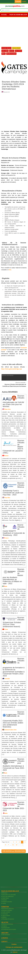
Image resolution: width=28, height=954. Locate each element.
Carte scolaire (5, 50)
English (24, 1)
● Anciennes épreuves (7, 908)
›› (22, 844)
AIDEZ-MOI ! (4, 932)
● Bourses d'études (6, 910)
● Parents (4, 900)
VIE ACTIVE (4, 922)
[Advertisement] (14, 32)
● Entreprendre (5, 927)
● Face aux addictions (7, 896)
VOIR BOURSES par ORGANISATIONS (13, 851)
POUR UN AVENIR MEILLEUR (10, 891)
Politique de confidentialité (14, 947)
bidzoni (15, 952)
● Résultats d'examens (7, 919)
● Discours (4, 893)
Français (18, 1)
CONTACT (4, 941)
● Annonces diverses (7, 924)
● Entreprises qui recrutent (8, 929)
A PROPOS (4, 938)
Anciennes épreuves (6, 48)
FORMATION (5, 906)
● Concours (4, 913)
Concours (12, 50)
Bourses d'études (16, 48)
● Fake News (5, 898)
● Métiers (3, 917)
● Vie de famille (5, 934)
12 (16, 844)
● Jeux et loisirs (5, 915)
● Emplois (4, 926)
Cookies (14, 944)
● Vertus (3, 903)
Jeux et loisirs (18, 50)
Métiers (3, 53)
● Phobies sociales (6, 901)
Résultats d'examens (11, 53)
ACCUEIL (4, 14)
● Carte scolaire (5, 912)
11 (13, 844)
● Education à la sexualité (8, 894)
